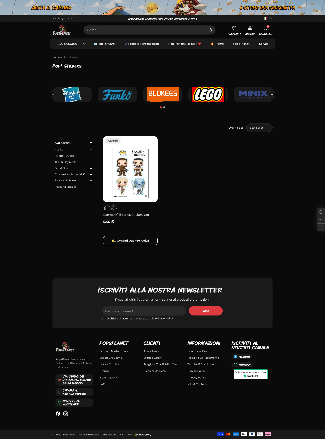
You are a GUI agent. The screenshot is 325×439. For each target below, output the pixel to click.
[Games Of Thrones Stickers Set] (130, 169)
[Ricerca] (150, 30)
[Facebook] (57, 413)
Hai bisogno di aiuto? (64, 18)
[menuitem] (73, 150)
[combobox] (145, 30)
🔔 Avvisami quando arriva (130, 240)
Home (56, 57)
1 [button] (161, 107)
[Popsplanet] (162, 7)
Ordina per (236, 127)
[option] (72, 94)
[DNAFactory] (142, 434)
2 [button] (164, 107)
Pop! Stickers (71, 57)
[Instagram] (65, 413)
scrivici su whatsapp (71, 402)
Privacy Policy (164, 318)
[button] (272, 94)
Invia (206, 310)
